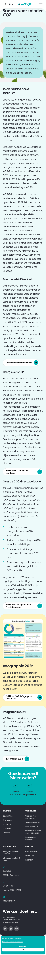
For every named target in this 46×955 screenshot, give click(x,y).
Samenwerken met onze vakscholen (33, 832)
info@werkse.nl (9, 901)
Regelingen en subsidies (31, 838)
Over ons (29, 846)
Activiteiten (7, 828)
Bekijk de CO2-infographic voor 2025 (19, 697)
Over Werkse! (31, 851)
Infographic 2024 (14, 758)
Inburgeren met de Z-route (12, 859)
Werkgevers (30, 811)
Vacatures (7, 824)
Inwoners (7, 811)
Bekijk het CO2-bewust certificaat (17, 472)
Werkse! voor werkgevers (30, 817)
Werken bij (29, 855)
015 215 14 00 (8, 886)
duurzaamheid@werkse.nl (23, 597)
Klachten (29, 860)
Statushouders (9, 846)
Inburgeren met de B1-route (10, 852)
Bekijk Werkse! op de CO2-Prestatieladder (18, 606)
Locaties (6, 832)
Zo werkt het (8, 816)
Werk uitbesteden (32, 822)
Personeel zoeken (32, 826)
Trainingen (7, 820)
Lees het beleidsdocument (19, 362)
